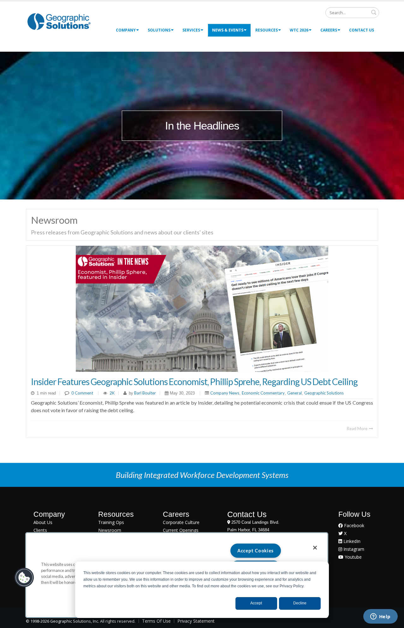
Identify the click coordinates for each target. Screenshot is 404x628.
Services (191, 30)
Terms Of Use (156, 621)
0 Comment (82, 392)
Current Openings (181, 530)
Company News (224, 392)
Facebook (353, 525)
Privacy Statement (196, 621)
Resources (266, 30)
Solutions (159, 30)
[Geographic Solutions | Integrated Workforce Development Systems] (59, 21)
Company (126, 30)
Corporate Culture (181, 522)
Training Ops (111, 522)
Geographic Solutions (324, 392)
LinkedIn (351, 541)
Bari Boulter (144, 392)
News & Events (227, 30)
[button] (24, 578)
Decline (299, 603)
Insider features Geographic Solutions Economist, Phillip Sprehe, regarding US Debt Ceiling (194, 381)
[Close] (315, 548)
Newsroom (109, 530)
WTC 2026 (299, 30)
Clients (40, 530)
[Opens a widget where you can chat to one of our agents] (380, 617)
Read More (357, 428)
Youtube (352, 557)
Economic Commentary (263, 392)
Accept (256, 603)
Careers (328, 30)
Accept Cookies (255, 550)
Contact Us (361, 30)
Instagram (353, 549)
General (294, 392)
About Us (42, 522)
